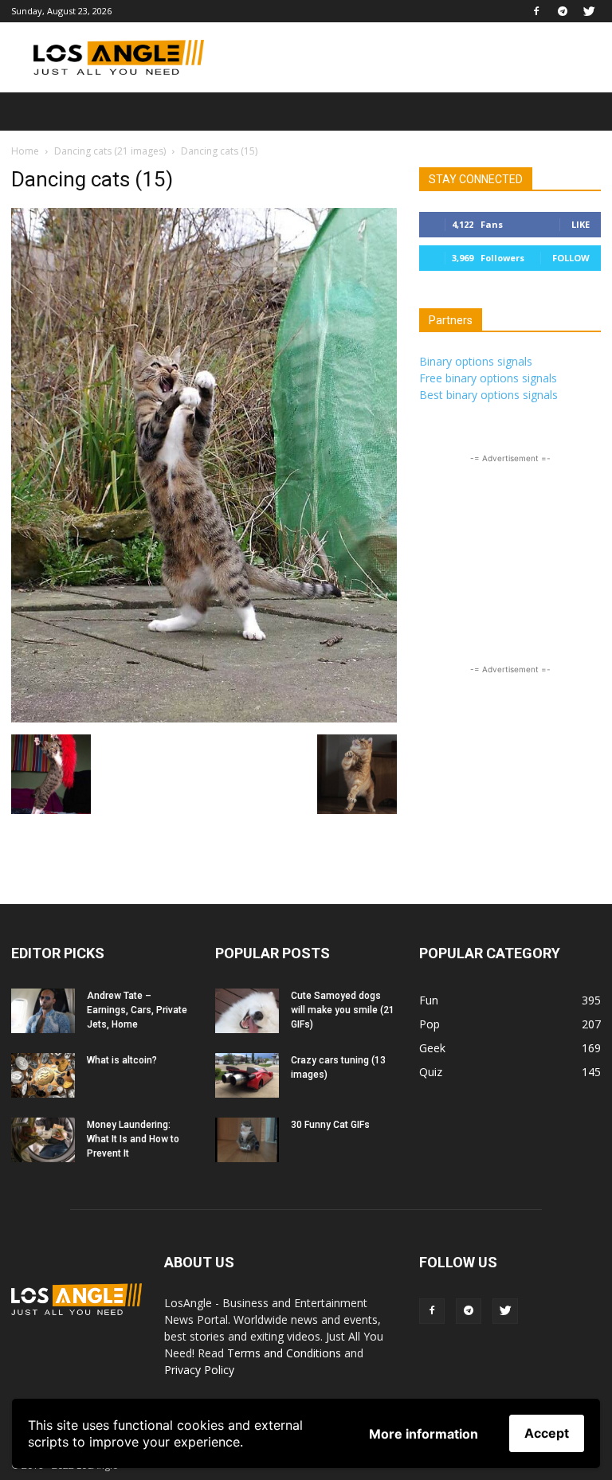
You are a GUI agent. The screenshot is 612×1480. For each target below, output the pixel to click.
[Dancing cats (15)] (204, 718)
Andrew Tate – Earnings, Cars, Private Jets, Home (137, 1010)
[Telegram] (563, 11)
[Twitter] (589, 11)
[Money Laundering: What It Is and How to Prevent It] (43, 1140)
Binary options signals (475, 361)
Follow (571, 258)
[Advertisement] (413, 57)
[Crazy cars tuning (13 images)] (247, 1075)
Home (25, 151)
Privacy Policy (199, 1369)
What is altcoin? (122, 1060)
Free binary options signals (488, 378)
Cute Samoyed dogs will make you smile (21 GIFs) (342, 1010)
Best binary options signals (488, 394)
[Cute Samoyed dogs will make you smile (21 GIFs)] (247, 1011)
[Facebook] (536, 11)
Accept (546, 1433)
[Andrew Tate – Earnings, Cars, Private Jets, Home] (43, 1011)
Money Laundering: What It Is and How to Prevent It (133, 1139)
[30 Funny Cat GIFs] (247, 1140)
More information (423, 1434)
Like (580, 224)
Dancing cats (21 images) (110, 151)
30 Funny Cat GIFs (330, 1124)
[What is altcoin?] (43, 1075)
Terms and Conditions (284, 1353)
